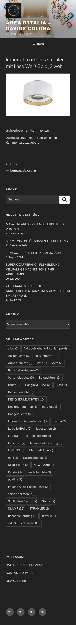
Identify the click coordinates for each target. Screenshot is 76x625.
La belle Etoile (19, 428)
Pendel (15, 472)
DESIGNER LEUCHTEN (26, 399)
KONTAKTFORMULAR (21, 573)
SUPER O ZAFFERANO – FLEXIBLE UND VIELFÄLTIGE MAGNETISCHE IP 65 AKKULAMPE (33, 269)
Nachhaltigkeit (35, 457)
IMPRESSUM (15, 557)
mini (13, 457)
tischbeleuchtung (22, 516)
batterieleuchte (21, 377)
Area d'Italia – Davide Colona (28, 25)
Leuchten (16, 443)
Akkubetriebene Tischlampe (45, 348)
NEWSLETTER (16, 581)
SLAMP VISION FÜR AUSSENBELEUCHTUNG (37, 241)
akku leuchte (45, 356)
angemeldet (28, 138)
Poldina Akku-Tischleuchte (28, 487)
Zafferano (30, 523)
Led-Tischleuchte (37, 436)
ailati (13, 348)
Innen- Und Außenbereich (28, 421)
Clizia (61, 385)
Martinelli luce (41, 450)
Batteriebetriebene (23, 370)
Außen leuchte (20, 363)
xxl (12, 523)
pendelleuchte (39, 472)
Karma (59, 421)
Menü (40, 43)
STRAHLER (39, 508)
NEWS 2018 (44, 465)
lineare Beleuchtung (46, 443)
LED (13, 436)
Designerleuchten (22, 406)
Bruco (14, 385)
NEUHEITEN (18, 465)
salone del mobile (22, 494)
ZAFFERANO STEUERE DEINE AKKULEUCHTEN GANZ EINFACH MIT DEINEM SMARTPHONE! (38, 291)
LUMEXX (16, 450)
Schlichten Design (22, 501)
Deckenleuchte (20, 392)
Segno (48, 501)
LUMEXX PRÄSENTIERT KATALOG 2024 (33, 253)
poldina (15, 479)
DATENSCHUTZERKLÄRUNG (26, 565)
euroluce (50, 406)
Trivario (49, 516)
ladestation (46, 428)
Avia (42, 363)
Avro (57, 363)
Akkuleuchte (19, 356)
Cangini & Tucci (37, 385)
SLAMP (16, 508)
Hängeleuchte (20, 414)
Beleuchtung (49, 377)
